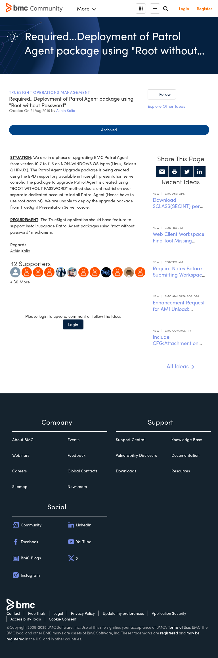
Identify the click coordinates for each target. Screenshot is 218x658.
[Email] (162, 171)
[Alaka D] (117, 271)
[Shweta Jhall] (61, 271)
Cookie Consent (62, 619)
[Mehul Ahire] (49, 271)
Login (73, 324)
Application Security (169, 613)
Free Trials (36, 613)
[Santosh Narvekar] (38, 271)
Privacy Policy (83, 613)
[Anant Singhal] (83, 271)
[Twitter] (187, 171)
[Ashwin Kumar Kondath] (140, 271)
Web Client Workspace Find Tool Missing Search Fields (178, 240)
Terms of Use (179, 627)
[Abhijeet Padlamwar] (106, 271)
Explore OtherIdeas (166, 106)
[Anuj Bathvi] (72, 271)
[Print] (175, 171)
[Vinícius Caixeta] (15, 271)
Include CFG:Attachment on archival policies (175, 343)
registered (169, 633)
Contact (13, 613)
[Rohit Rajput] (27, 271)
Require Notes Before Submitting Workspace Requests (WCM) (179, 275)
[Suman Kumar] (95, 271)
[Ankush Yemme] (129, 271)
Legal (58, 613)
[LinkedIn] (200, 171)
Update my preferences (123, 613)
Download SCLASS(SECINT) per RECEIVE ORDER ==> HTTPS (177, 209)
